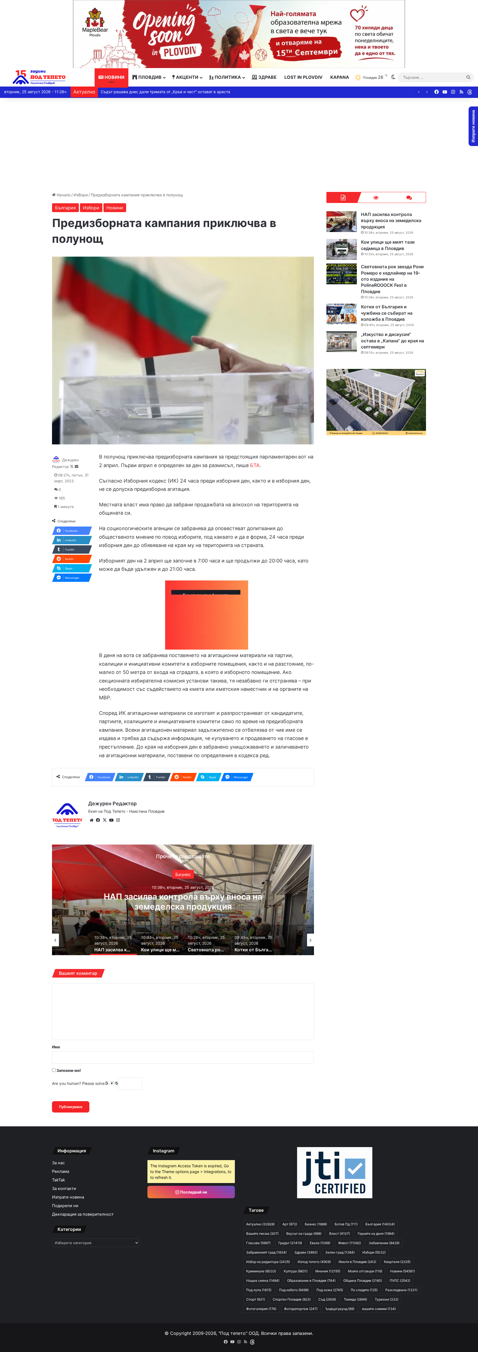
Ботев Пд (346, 1224)
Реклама (60, 1171)
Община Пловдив (362, 1280)
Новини (113, 77)
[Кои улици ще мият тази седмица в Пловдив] (341, 249)
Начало (63, 194)
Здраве (267, 77)
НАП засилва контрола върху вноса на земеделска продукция (391, 221)
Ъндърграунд (339, 1309)
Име (56, 1046)
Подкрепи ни (65, 1205)
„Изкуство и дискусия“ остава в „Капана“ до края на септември (392, 341)
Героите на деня (376, 1233)
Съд (327, 1299)
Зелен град (183, 879)
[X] (105, 820)
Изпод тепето (314, 1262)
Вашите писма (262, 1233)
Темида (355, 1299)
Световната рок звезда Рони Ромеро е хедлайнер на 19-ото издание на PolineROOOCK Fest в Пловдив (392, 279)
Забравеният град (266, 1252)
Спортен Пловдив (292, 1299)
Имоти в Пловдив (357, 1262)
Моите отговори (365, 1271)
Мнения (327, 1271)
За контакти (64, 1188)
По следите (364, 1290)
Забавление (384, 1243)
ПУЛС (400, 1280)
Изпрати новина (68, 1197)
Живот (349, 1243)
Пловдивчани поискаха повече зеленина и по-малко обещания (160, 91)
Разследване (401, 1290)
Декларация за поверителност (83, 1214)
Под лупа (258, 1290)
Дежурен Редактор (112, 803)
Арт (289, 1224)
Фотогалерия (261, 1309)
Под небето (294, 1290)
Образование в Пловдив (311, 1280)
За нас (58, 1162)
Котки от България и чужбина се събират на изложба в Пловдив (386, 313)
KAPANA (339, 77)
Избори (81, 194)
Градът (290, 1243)
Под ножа (329, 1290)
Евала (320, 1243)
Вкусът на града (303, 1233)
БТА (254, 465)
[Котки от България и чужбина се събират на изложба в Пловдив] (341, 314)
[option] (183, 900)
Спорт (255, 1299)
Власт (339, 1233)
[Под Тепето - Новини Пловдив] (39, 77)
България (65, 207)
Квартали (397, 1262)
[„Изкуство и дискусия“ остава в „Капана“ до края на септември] (341, 341)
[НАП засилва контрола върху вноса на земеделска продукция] (341, 221)
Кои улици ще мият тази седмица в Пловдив (183, 901)
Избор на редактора (268, 1262)
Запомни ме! (68, 1070)
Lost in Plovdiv (303, 77)
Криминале (261, 1271)
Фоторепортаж (301, 1309)
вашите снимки (379, 1309)
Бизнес (316, 1224)
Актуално (260, 1224)
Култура (296, 1271)
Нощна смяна (262, 1280)
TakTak (58, 1180)
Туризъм (386, 1299)
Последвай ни (193, 1192)
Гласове (258, 1243)
